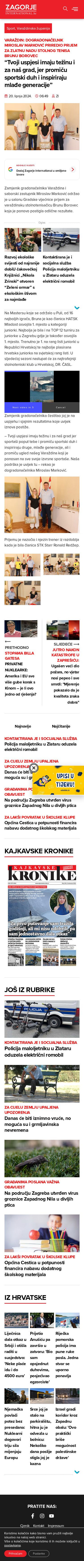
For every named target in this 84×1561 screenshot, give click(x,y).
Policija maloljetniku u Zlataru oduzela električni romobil (40, 744)
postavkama (12, 1545)
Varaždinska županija (33, 28)
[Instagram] (42, 1515)
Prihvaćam (15, 1553)
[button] (65, 9)
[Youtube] (51, 1515)
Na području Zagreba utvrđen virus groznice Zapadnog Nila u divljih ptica (40, 798)
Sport (11, 28)
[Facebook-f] (32, 1515)
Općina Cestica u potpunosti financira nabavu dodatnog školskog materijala (40, 823)
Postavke (39, 1553)
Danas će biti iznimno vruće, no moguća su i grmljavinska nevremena (37, 1119)
